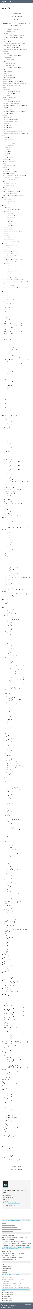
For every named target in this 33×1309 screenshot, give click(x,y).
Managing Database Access (9, 1259)
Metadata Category (7, 1266)
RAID (3, 1264)
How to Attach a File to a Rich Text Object (13, 1253)
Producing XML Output (8, 1235)
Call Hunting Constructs (8, 1225)
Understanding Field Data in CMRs (11, 1229)
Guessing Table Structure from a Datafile (13, 1241)
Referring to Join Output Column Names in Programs (16, 1245)
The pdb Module (6, 1296)
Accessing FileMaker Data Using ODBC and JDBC (16, 1287)
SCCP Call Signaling (7, 1231)
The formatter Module (8, 1294)
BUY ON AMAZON (10, 1205)
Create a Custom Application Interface (12, 1257)
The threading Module (8, 1292)
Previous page (16, 13)
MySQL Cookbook (7, 1232)
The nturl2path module (8, 1300)
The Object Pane (6, 1251)
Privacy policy (28, 1304)
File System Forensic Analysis (10, 1261)
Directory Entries (6, 1268)
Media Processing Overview (9, 1227)
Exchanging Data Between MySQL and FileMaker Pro (16, 1243)
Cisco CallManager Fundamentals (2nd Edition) (15, 1220)
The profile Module (7, 1298)
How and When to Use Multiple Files (12, 1283)
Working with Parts (7, 1277)
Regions (4, 1223)
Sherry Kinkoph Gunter (14, 1203)
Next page (17, 19)
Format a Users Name (8, 1255)
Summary (4, 1270)
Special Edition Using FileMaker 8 (11, 1274)
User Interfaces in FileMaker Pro (11, 1285)
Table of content (16, 16)
